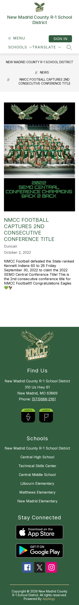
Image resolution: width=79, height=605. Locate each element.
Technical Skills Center (37, 466)
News (44, 72)
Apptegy (49, 599)
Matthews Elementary (37, 492)
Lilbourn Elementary (37, 483)
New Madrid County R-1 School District (39, 62)
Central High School (37, 457)
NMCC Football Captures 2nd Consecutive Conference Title (44, 81)
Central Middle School (37, 474)
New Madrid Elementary (37, 501)
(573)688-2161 (44, 399)
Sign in (60, 39)
